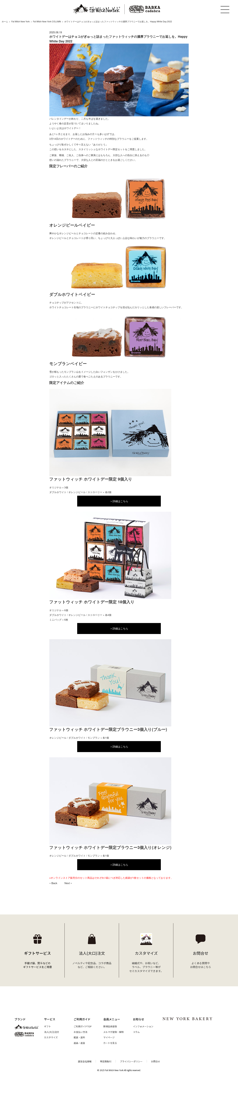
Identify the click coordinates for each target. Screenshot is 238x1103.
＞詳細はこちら (119, 501)
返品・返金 (79, 1043)
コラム (136, 1032)
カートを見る (110, 1043)
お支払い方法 (80, 1032)
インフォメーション (143, 1026)
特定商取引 (105, 1061)
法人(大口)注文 (51, 1032)
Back (54, 883)
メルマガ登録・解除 (113, 1032)
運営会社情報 (84, 1061)
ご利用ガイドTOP (83, 1026)
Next (67, 883)
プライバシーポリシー (131, 1061)
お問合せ (155, 1061)
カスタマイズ (51, 1037)
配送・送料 (79, 1037)
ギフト (47, 1026)
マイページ (109, 1037)
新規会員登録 (110, 1026)
